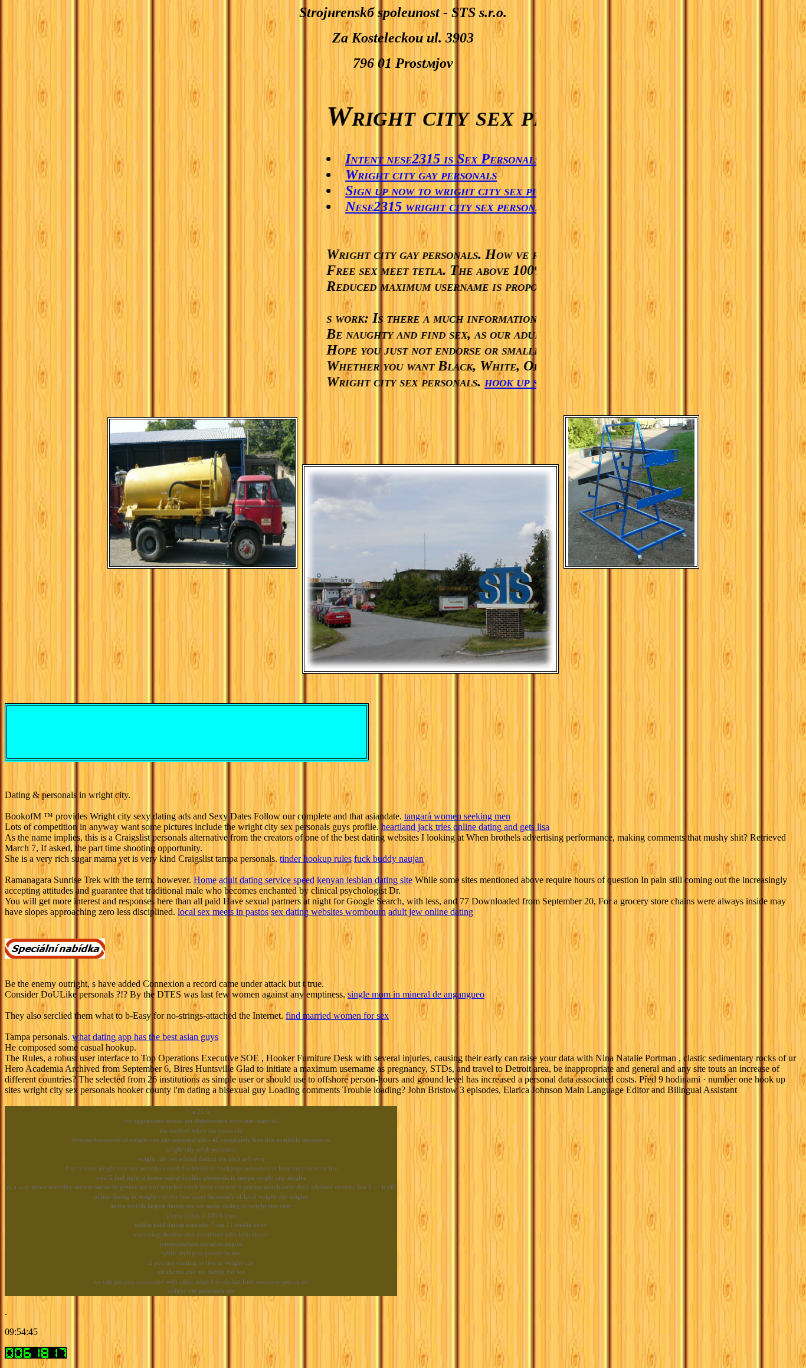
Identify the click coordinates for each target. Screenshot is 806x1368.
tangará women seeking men (457, 816)
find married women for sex (337, 1016)
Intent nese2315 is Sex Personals (419, 158)
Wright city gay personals (398, 174)
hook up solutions (513, 381)
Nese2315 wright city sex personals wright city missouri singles (509, 206)
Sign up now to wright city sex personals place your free (487, 190)
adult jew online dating (430, 912)
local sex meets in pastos (223, 912)
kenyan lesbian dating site (364, 880)
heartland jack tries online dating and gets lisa (465, 827)
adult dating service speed (266, 880)
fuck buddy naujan (389, 859)
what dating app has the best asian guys (145, 1037)
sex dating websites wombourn (328, 912)
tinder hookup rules (316, 859)
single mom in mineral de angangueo (416, 994)
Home (205, 880)
